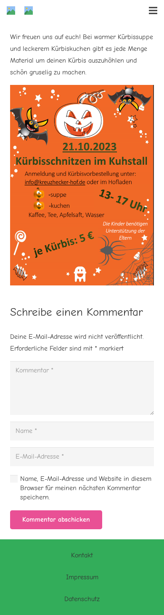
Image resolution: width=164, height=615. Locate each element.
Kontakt (82, 555)
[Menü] (153, 10)
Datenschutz (82, 599)
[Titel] (11, 10)
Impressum (82, 577)
